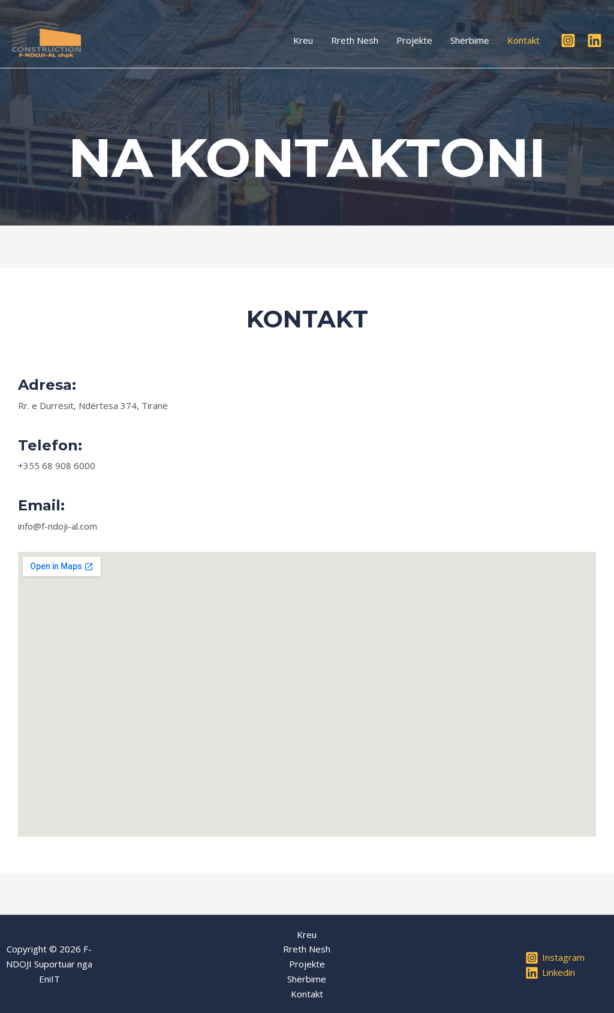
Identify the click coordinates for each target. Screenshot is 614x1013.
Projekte (414, 40)
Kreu (303, 40)
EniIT (49, 979)
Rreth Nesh (354, 40)
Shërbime (469, 40)
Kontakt (523, 40)
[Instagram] (568, 40)
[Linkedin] (594, 40)
